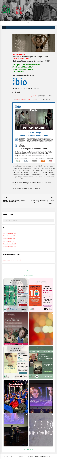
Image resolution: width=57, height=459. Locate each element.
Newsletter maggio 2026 (9, 236)
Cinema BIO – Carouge (34, 188)
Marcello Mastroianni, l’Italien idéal (25, 99)
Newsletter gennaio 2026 (9, 246)
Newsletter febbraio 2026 (9, 244)
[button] (16, 295)
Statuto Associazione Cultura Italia (12, 260)
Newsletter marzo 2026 (9, 241)
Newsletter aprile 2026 (9, 238)
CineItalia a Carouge (22, 188)
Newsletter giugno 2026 (9, 233)
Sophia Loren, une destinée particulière (26, 96)
